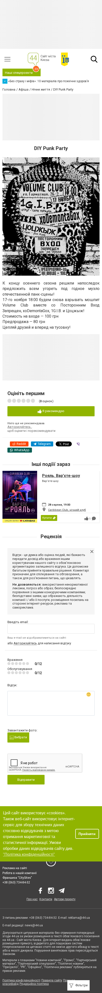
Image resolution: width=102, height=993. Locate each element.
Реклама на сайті (14, 868)
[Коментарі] (94, 518)
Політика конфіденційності (21, 980)
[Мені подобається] (86, 518)
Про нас (32, 899)
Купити (47, 517)
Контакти (45, 899)
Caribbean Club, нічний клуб (67, 510)
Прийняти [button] (87, 834)
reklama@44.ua (79, 917)
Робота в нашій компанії (19, 873)
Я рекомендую (53, 411)
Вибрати (20, 737)
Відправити (26, 780)
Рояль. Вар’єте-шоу (61, 475)
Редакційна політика (34, 984)
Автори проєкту (65, 899)
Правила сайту (51, 980)
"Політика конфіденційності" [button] (29, 854)
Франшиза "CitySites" (17, 877)
